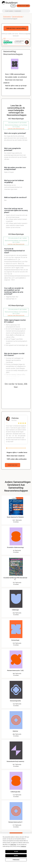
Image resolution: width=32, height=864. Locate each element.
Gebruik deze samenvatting (16, 28)
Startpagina (7, 16)
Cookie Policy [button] (13, 844)
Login (13, 5)
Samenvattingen (17, 16)
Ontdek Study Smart (23, 5)
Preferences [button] (23, 846)
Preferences (16, 859)
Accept (16, 851)
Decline (16, 855)
